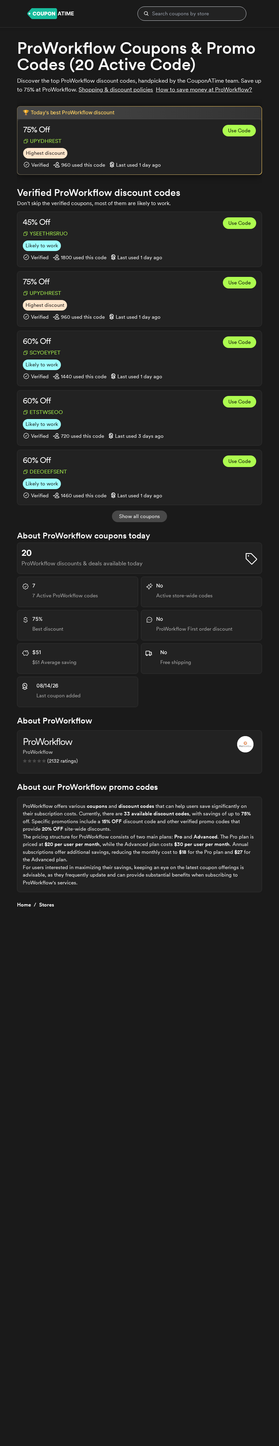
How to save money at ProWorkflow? (204, 89)
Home (24, 905)
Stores (46, 905)
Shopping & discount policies (116, 89)
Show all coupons (139, 516)
